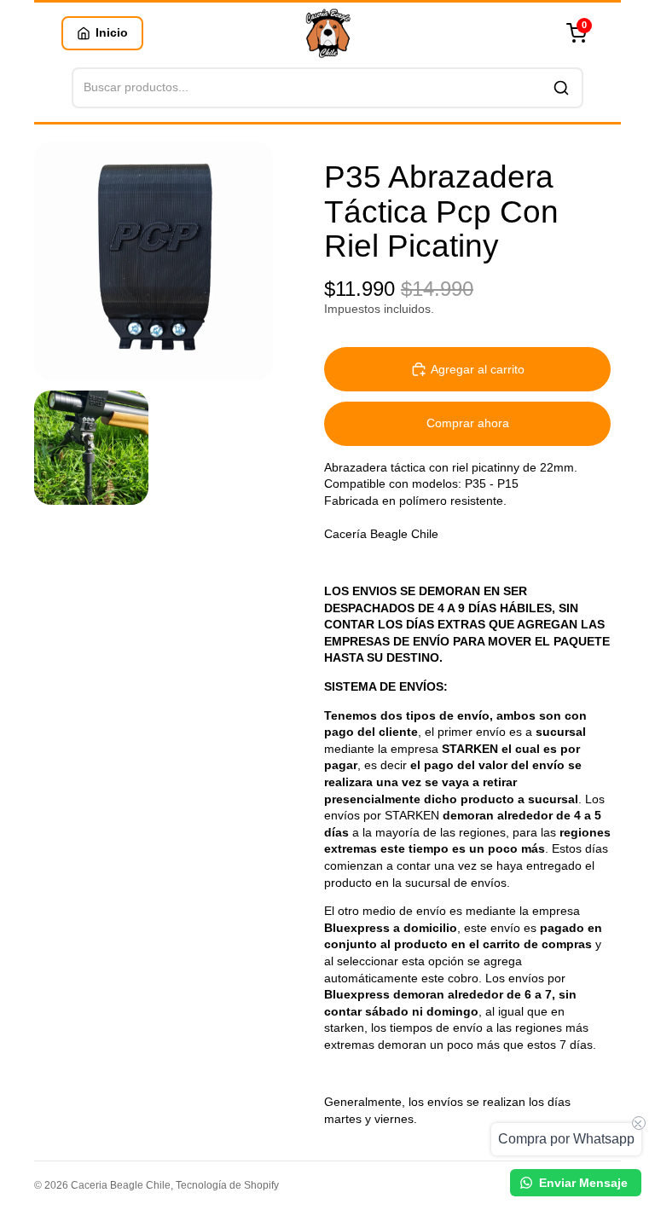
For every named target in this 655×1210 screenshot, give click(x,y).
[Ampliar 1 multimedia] (153, 261)
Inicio (112, 32)
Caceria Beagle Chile (121, 1185)
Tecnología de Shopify (227, 1185)
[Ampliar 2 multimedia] (91, 448)
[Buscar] (561, 87)
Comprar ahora (467, 423)
